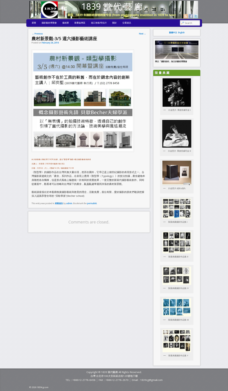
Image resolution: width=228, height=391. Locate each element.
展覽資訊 (59, 203)
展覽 (34, 23)
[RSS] (185, 16)
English (181, 32)
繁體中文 (173, 32)
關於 (114, 23)
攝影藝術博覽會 (49, 23)
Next (142, 33)
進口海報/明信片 (99, 23)
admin (69, 203)
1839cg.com (42, 387)
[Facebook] (191, 16)
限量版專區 (79, 23)
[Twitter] (196, 16)
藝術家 (65, 23)
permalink (92, 203)
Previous (37, 33)
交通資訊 (126, 23)
